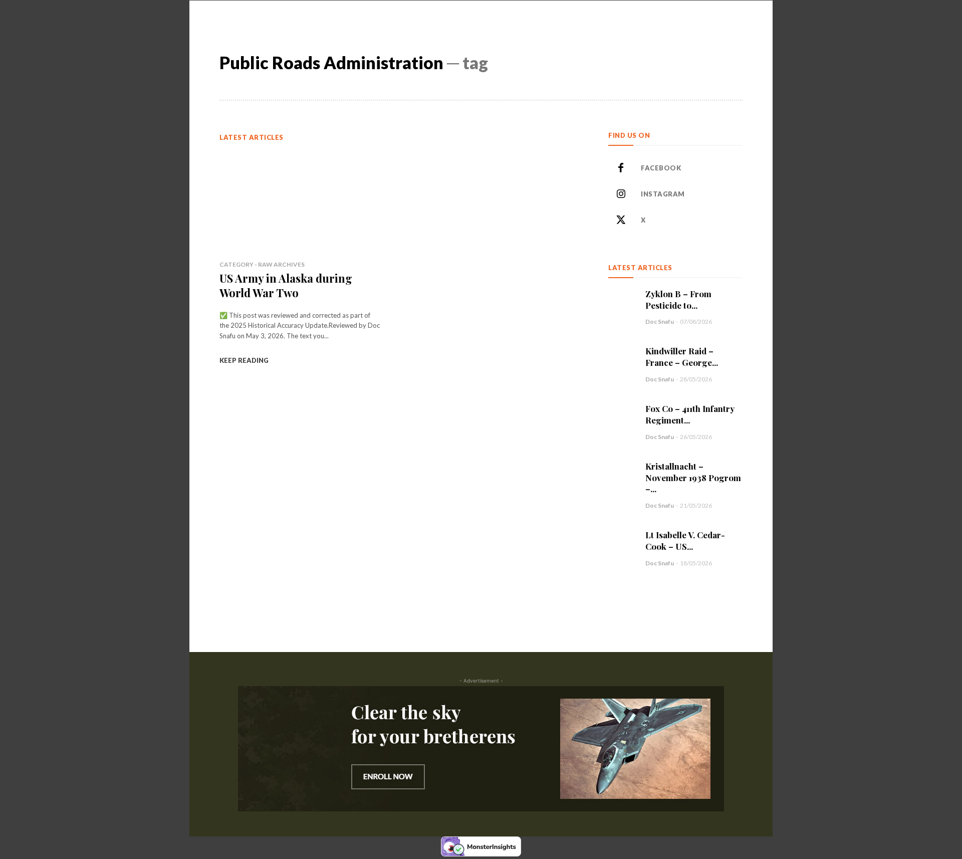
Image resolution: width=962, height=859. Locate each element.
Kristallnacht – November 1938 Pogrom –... (693, 478)
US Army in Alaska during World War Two (285, 285)
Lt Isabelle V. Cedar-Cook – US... (685, 540)
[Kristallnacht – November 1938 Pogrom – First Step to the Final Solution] (621, 474)
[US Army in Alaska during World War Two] (300, 201)
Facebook (661, 168)
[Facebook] (620, 168)
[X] (620, 220)
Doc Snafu (659, 321)
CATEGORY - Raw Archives (262, 264)
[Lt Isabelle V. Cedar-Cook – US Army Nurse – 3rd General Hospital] (621, 542)
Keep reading (244, 360)
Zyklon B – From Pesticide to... (678, 299)
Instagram (663, 194)
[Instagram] (620, 194)
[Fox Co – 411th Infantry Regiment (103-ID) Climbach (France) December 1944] (621, 416)
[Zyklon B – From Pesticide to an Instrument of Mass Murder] (621, 301)
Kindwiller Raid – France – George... (681, 356)
